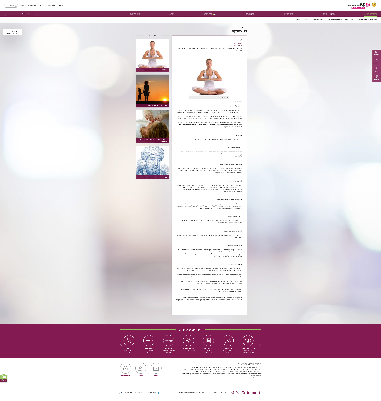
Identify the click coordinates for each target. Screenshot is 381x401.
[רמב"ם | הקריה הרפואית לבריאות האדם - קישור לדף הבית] (362, 5)
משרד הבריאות (205, 392)
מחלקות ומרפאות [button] (370, 14)
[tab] (376, 54)
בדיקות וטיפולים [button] (329, 14)
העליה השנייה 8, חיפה (219, 392)
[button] (12, 32)
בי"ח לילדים (208, 14)
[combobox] (11, 5)
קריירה (42, 5)
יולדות (171, 14)
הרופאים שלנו (288, 14)
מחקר (22, 5)
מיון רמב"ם (250, 14)
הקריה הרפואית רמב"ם (235, 43)
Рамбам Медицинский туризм (188, 392)
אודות (61, 5)
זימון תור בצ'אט (134, 14)
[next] (121, 344)
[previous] (259, 344)
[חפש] (5, 13)
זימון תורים (51, 5)
